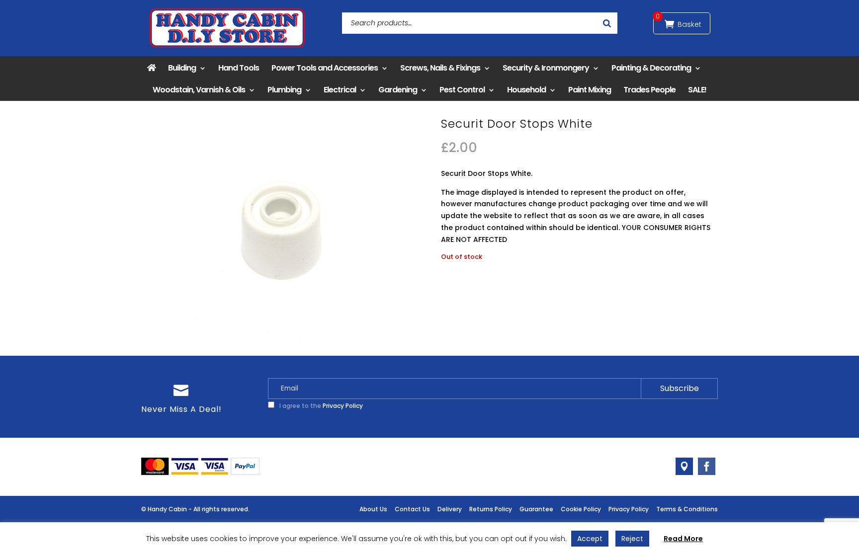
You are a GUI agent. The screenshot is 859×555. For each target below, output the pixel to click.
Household (526, 89)
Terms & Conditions (687, 509)
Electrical (340, 89)
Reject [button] (632, 539)
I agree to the (320, 405)
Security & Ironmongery (546, 68)
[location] (684, 466)
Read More (683, 539)
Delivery (449, 509)
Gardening (397, 89)
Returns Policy (490, 509)
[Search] (607, 23)
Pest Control (462, 89)
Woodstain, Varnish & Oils (199, 89)
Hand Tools (238, 68)
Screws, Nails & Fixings (440, 68)
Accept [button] (589, 539)
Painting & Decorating (651, 68)
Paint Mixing (589, 89)
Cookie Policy (581, 509)
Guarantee (536, 509)
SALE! (697, 89)
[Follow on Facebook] (706, 466)
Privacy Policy (343, 405)
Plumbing (284, 89)
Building (182, 68)
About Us (373, 509)
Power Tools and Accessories (324, 68)
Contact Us (412, 509)
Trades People (649, 89)
